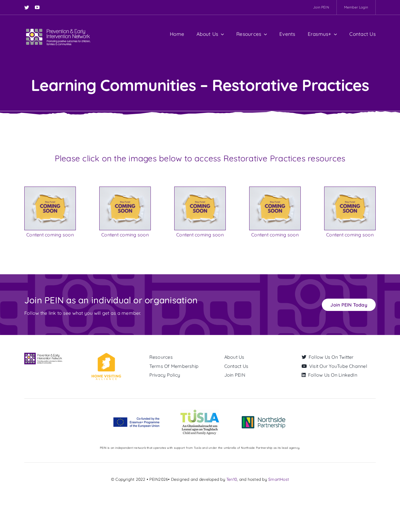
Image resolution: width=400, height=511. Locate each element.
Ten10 (231, 479)
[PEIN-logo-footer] (43, 355)
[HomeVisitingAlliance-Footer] (106, 355)
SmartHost (278, 479)
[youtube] (37, 7)
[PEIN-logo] (58, 29)
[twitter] (26, 7)
